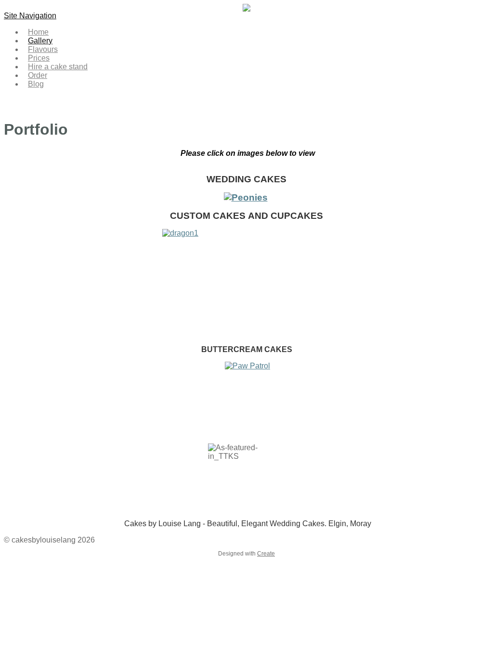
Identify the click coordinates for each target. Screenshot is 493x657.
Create (266, 553)
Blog (36, 84)
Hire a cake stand (58, 67)
